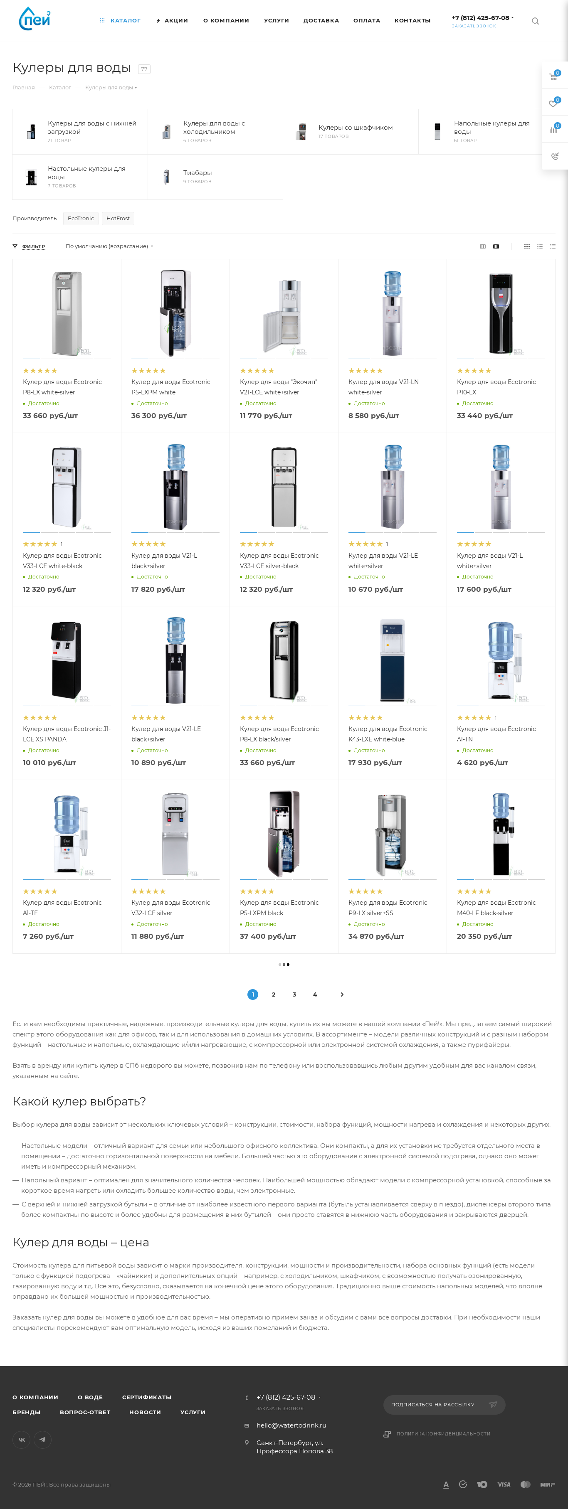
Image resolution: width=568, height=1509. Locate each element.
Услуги (193, 1412)
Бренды (26, 1412)
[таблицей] (552, 246)
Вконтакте (21, 1440)
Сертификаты (147, 1397)
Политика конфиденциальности (444, 1434)
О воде (90, 1397)
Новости (145, 1412)
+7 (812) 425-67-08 (480, 18)
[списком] (540, 246)
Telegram (43, 1440)
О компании (35, 1397)
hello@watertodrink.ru (291, 1425)
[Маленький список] (483, 246)
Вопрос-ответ (85, 1412)
